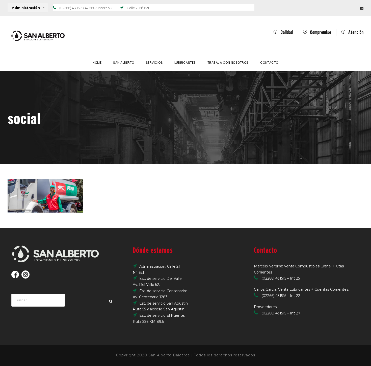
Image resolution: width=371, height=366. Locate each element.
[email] (361, 8)
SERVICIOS (154, 62)
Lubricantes (185, 62)
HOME (97, 62)
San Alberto (123, 62)
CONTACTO (269, 62)
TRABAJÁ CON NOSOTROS (228, 62)
